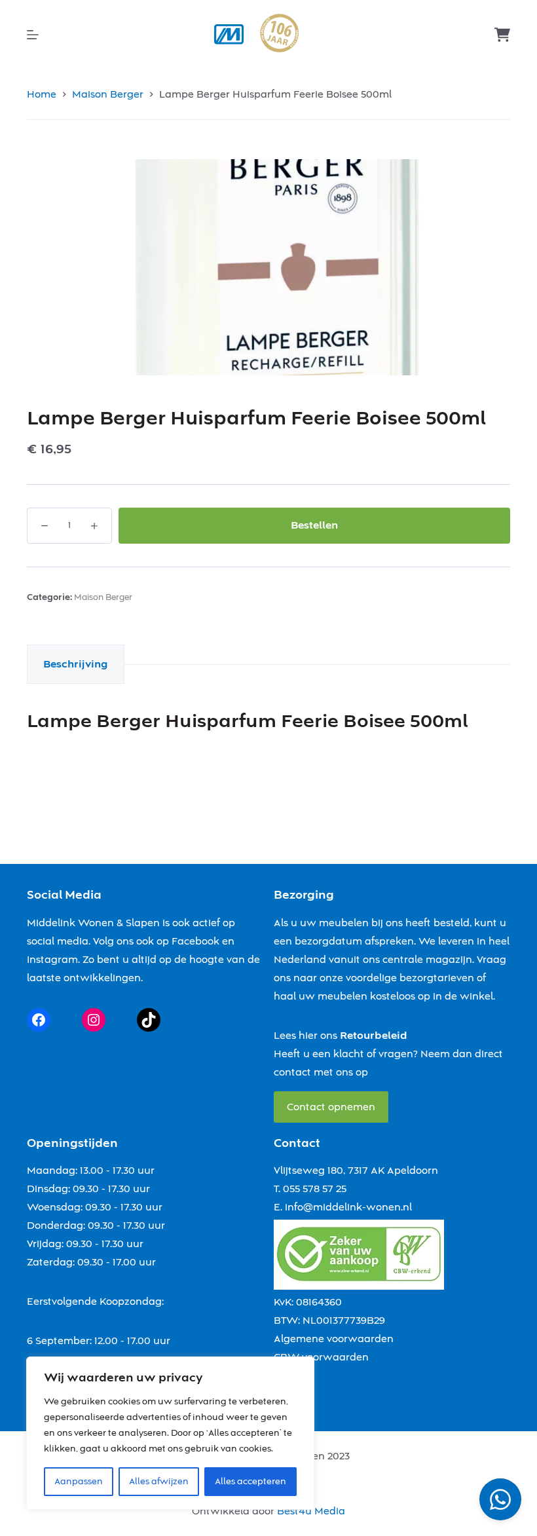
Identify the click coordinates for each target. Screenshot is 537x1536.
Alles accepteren (250, 1481)
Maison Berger (103, 597)
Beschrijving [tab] (75, 664)
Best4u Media (311, 1511)
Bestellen (314, 525)
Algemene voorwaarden (334, 1339)
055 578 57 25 (314, 1189)
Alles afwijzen (159, 1481)
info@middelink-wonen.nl (348, 1207)
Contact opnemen (331, 1107)
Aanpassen (78, 1481)
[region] (170, 1433)
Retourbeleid (373, 1035)
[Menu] (33, 35)
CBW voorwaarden (321, 1357)
